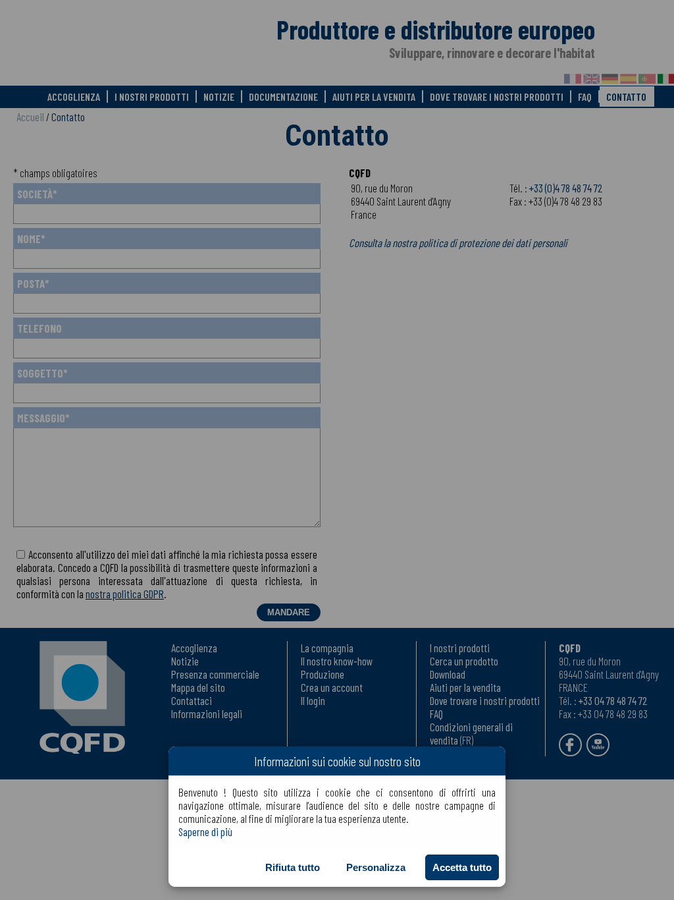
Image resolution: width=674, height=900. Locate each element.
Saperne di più (205, 831)
